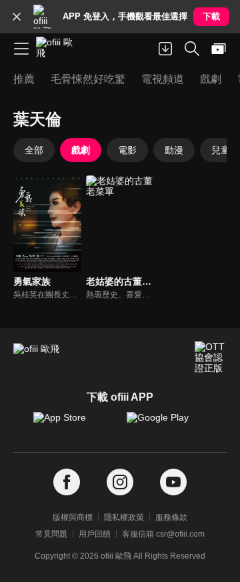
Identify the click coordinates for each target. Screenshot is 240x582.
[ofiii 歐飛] (58, 49)
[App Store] (73, 424)
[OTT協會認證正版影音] (211, 357)
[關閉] (16, 16)
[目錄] (21, 49)
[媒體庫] (219, 49)
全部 (34, 150)
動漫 (174, 150)
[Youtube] (173, 482)
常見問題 (51, 534)
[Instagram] (120, 482)
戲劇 (80, 150)
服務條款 (171, 517)
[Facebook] (66, 482)
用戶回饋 (95, 534)
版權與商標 (73, 517)
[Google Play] (167, 424)
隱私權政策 (124, 517)
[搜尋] (192, 49)
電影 (127, 150)
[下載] (165, 49)
